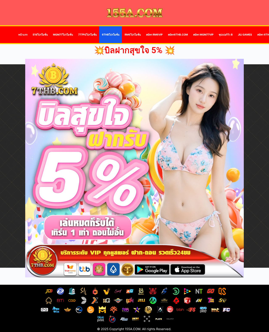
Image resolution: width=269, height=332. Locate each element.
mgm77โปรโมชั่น (63, 34)
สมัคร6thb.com (178, 34)
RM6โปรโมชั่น (133, 34)
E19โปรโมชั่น (40, 34)
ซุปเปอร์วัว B (226, 34)
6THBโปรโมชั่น (110, 34)
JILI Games (245, 34)
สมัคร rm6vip (154, 34)
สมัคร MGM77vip (203, 34)
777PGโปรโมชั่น (87, 34)
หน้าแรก (23, 34)
